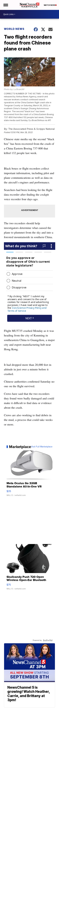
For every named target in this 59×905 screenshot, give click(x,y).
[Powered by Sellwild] (47, 640)
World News (14, 29)
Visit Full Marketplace (41, 447)
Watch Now (49, 5)
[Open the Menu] (5, 5)
